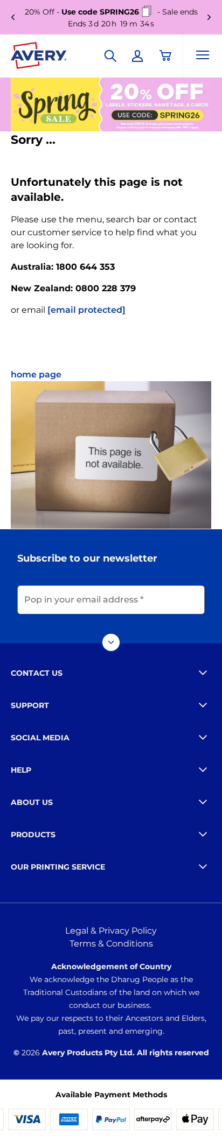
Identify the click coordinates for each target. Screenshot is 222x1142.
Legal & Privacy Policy (111, 931)
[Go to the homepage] (39, 57)
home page (36, 374)
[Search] (110, 56)
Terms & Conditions (111, 943)
